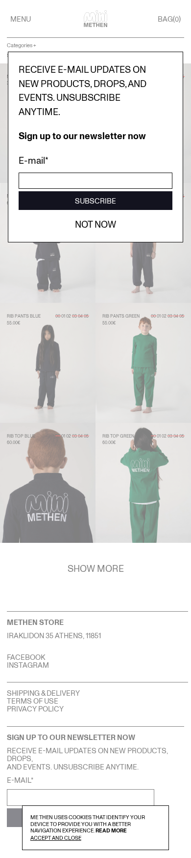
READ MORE (111, 830)
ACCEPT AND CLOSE (55, 837)
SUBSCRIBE (95, 201)
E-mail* (33, 160)
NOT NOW (95, 224)
